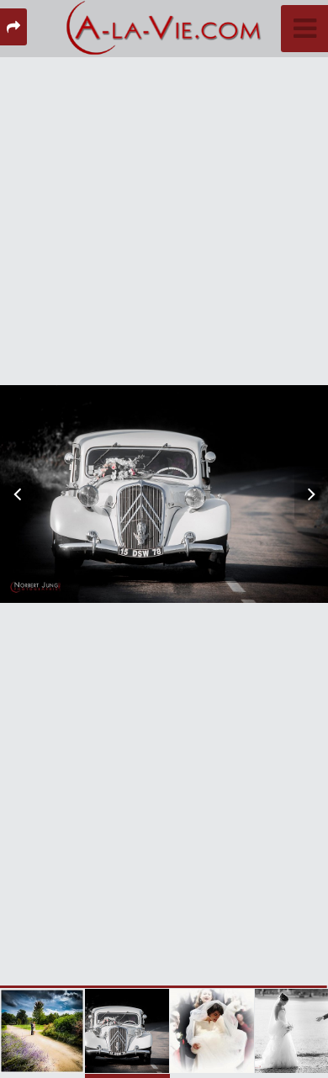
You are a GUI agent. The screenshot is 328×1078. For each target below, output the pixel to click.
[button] (25, 494)
